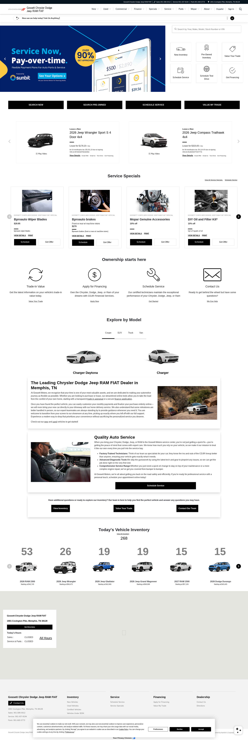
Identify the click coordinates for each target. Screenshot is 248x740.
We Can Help (212, 301)
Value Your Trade (36, 301)
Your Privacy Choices (122, 738)
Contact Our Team (187, 508)
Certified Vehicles (74, 709)
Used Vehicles (73, 706)
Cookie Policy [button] (123, 729)
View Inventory (60, 508)
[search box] (206, 29)
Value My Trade (159, 706)
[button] (124, 632)
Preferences (158, 729)
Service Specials (117, 706)
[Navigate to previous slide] (2, 59)
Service (114, 697)
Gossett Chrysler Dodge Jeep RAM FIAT (22, 732)
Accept (201, 729)
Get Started (153, 301)
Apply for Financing (161, 702)
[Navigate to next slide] (163, 59)
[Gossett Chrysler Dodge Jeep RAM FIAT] (30, 9)
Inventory (73, 697)
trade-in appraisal (95, 399)
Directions (201, 706)
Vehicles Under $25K (75, 713)
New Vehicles (72, 702)
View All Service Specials (214, 180)
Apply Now (94, 301)
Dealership (203, 697)
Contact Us (18, 703)
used (55, 422)
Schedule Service (231, 180)
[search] (240, 9)
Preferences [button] (69, 732)
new (46, 422)
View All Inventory (123, 534)
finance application (123, 399)
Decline (180, 729)
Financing (159, 697)
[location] (208, 2)
